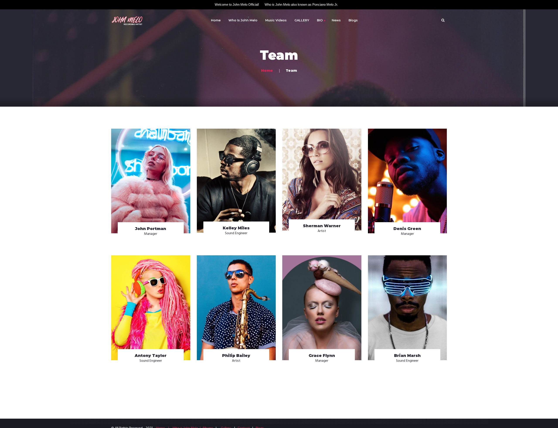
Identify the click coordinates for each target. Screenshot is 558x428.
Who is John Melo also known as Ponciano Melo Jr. (301, 4)
